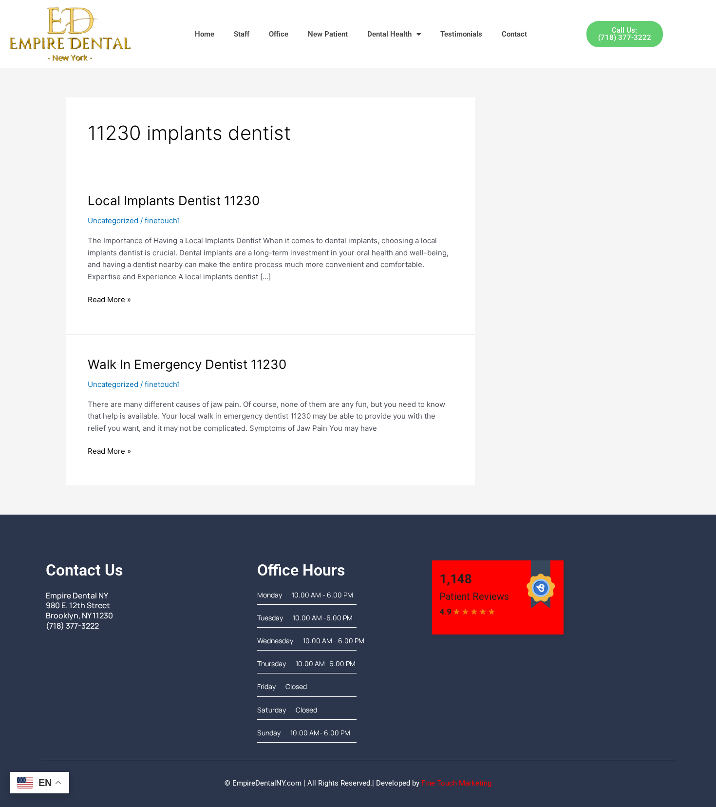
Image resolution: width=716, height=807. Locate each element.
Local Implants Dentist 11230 (174, 200)
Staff (241, 34)
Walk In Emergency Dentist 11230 (187, 364)
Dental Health (389, 34)
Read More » (109, 299)
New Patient (328, 34)
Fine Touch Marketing (456, 783)
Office (278, 34)
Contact (514, 34)
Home (204, 34)
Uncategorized (113, 220)
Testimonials (461, 34)
